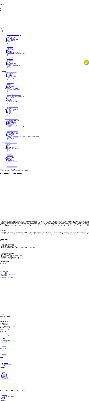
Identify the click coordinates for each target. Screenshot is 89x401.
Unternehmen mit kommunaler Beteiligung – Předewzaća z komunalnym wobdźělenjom (22, 136)
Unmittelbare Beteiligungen (12, 137)
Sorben (8, 79)
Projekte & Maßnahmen (11, 123)
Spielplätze (9, 112)
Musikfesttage (10, 155)
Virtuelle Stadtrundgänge (12, 167)
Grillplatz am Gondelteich (12, 116)
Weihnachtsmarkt (10, 157)
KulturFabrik (9, 108)
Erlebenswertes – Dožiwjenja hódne (12, 148)
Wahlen (8, 50)
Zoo (8, 114)
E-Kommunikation (10, 60)
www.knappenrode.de (4, 275)
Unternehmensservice (11, 130)
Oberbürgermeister (10, 43)
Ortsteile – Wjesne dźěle (12, 170)
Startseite (4, 30)
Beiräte (8, 46)
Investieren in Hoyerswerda (12, 131)
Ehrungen (9, 84)
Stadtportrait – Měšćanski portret (11, 72)
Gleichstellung (10, 51)
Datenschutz (4, 395)
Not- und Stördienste (11, 67)
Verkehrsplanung (10, 97)
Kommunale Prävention (11, 63)
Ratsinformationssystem (11, 49)
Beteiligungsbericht (11, 140)
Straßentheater (10, 156)
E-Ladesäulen (10, 135)
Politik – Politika (8, 41)
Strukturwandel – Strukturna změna (11, 119)
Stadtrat (8, 42)
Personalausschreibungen (7, 352)
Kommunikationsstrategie (12, 125)
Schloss (8, 144)
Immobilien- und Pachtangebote (13, 39)
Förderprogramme (10, 124)
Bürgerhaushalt (10, 91)
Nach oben (2, 314)
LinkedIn (15, 390)
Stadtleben (4, 71)
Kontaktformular (3, 331)
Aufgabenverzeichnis (11, 56)
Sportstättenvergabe (11, 110)
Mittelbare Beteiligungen (12, 138)
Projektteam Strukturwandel (12, 122)
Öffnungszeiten (5, 350)
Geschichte (9, 74)
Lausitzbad (9, 113)
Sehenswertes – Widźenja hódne (11, 143)
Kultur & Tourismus (6, 142)
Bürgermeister (10, 44)
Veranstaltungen (10, 149)
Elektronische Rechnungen (5, 333)
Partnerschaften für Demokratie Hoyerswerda (16, 53)
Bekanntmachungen (11, 37)
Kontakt (4, 394)
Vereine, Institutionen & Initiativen (13, 115)
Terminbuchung (10, 59)
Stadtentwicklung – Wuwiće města (11, 88)
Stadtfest (9, 154)
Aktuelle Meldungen (11, 33)
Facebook (3, 390)
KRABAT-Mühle (10, 147)
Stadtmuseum (9, 159)
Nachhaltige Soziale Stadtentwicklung (14, 95)
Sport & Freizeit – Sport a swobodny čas (12, 109)
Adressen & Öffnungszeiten (12, 58)
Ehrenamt (9, 90)
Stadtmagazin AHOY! (11, 78)
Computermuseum (5, 377)
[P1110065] (9, 312)
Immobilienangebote (6, 344)
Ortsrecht (9, 61)
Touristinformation (10, 164)
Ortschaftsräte (10, 47)
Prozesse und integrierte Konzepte (13, 89)
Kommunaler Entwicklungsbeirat (13, 52)
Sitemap (4, 397)
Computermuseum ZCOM (12, 160)
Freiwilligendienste (11, 40)
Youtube (20, 390)
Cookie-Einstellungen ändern (8, 396)
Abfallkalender (10, 70)
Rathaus (4, 31)
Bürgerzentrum (10, 151)
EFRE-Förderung (10, 98)
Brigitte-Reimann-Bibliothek (12, 107)
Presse (3, 398)
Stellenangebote (10, 62)
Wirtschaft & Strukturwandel (7, 118)
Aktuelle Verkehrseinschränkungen (14, 35)
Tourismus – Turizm (9, 162)
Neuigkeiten (9, 100)
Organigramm (10, 139)
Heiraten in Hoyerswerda (12, 66)
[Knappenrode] (10, 289)
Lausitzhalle (9, 150)
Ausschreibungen (10, 38)
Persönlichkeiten (10, 83)
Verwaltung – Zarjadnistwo (10, 54)
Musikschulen (10, 106)
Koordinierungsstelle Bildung (13, 101)
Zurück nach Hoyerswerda (12, 132)
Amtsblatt (9, 36)
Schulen (8, 102)
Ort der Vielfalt (10, 75)
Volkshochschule (10, 104)
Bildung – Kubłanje (8, 99)
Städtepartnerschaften (11, 80)
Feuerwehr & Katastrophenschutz (13, 65)
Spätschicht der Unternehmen (13, 133)
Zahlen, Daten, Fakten (11, 76)
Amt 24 (8, 68)
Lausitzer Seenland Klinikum (12, 86)
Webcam (9, 87)
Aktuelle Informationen (11, 127)
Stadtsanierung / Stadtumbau (12, 94)
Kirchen (8, 85)
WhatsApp (25, 390)
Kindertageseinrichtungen (12, 103)
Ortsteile (8, 77)
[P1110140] (9, 300)
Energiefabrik (5, 378)
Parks (8, 146)
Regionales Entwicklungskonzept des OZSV (15, 96)
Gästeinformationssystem (12, 166)
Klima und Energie (11, 134)
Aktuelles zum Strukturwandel (13, 120)
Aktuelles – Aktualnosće (9, 32)
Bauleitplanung (10, 92)
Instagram (9, 390)
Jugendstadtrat (10, 48)
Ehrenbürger (9, 82)
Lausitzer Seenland (11, 163)
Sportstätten (9, 111)
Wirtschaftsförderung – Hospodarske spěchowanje (14, 126)
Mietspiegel (9, 64)
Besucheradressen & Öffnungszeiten (7, 335)
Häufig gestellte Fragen (11, 121)
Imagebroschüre (10, 73)
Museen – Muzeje (8, 158)
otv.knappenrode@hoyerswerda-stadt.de (7, 274)
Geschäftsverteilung (11, 55)
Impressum (4, 392)
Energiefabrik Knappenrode (12, 161)
